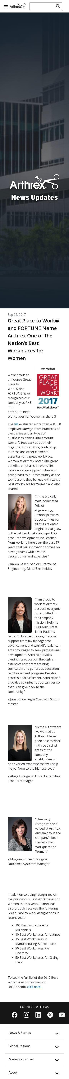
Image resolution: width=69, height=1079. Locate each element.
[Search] (58, 6)
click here (34, 987)
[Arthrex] (18, 5)
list (16, 424)
